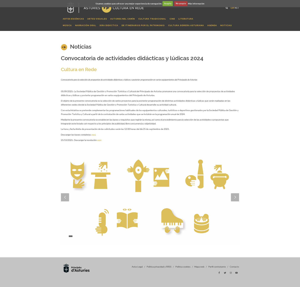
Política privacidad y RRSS (159, 266)
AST (237, 7)
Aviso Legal (137, 266)
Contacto (234, 266)
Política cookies (182, 266)
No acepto (181, 3)
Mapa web (199, 266)
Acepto (167, 3)
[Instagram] (230, 272)
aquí (93, 134)
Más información (196, 3)
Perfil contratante (217, 266)
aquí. (99, 140)
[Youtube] (236, 272)
